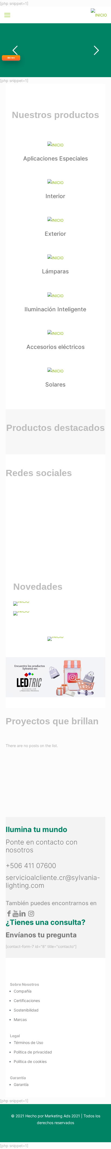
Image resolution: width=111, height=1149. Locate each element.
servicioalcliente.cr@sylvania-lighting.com (53, 881)
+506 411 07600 (31, 866)
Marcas (20, 1019)
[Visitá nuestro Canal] (55, 603)
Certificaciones (27, 1000)
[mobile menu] (7, 14)
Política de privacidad (33, 1052)
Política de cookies (30, 1061)
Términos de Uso (28, 1042)
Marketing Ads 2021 (62, 1116)
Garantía (21, 1084)
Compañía (23, 991)
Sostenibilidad (26, 1010)
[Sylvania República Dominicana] (99, 15)
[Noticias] (55, 613)
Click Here (11, 58)
